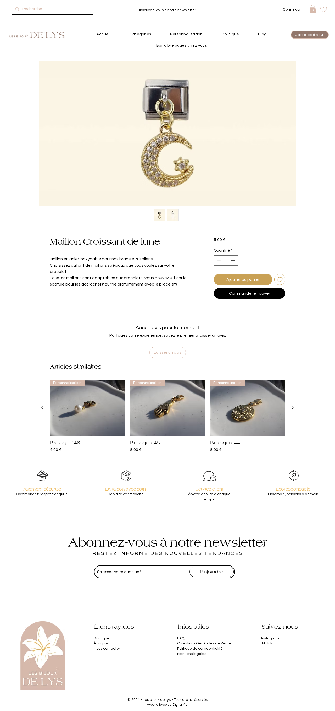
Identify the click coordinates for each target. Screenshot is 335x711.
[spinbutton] (225, 260)
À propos (101, 643)
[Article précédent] (42, 408)
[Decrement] (218, 260)
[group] (167, 416)
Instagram (270, 638)
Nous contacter (107, 648)
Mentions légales (191, 654)
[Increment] (233, 260)
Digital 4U (180, 705)
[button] (312, 9)
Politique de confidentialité (200, 648)
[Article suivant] (292, 408)
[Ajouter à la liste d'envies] (279, 279)
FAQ (180, 638)
